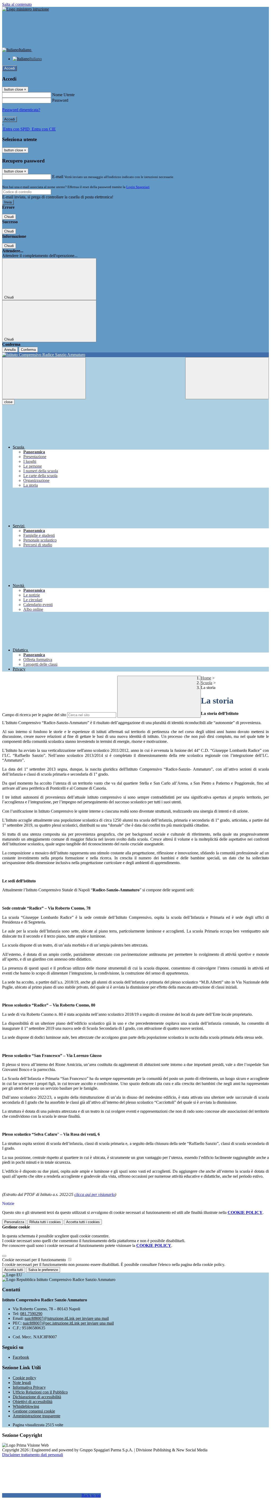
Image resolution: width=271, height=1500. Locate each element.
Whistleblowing (26, 1406)
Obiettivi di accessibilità (32, 1401)
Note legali (22, 1382)
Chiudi (9, 217)
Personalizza (14, 1222)
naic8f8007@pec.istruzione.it (68, 1323)
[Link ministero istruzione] (25, 9)
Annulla (10, 350)
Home (206, 678)
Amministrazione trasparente (36, 1416)
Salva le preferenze (43, 1270)
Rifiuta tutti (45, 1222)
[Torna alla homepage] (135, 354)
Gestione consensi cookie (34, 1411)
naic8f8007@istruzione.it (67, 1318)
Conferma (28, 350)
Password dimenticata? (21, 110)
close (8, 402)
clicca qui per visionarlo (94, 1194)
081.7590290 (31, 1313)
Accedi (9, 68)
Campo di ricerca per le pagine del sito (34, 714)
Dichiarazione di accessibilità (37, 1397)
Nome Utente (63, 94)
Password (60, 100)
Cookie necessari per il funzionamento (34, 1259)
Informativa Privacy (29, 1387)
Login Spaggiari (138, 187)
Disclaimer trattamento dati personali (32, 1454)
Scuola (206, 683)
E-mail (57, 176)
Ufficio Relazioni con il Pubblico (40, 1392)
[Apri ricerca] (227, 378)
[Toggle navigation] (44, 378)
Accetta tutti (83, 1222)
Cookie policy (24, 1378)
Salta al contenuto (17, 4)
